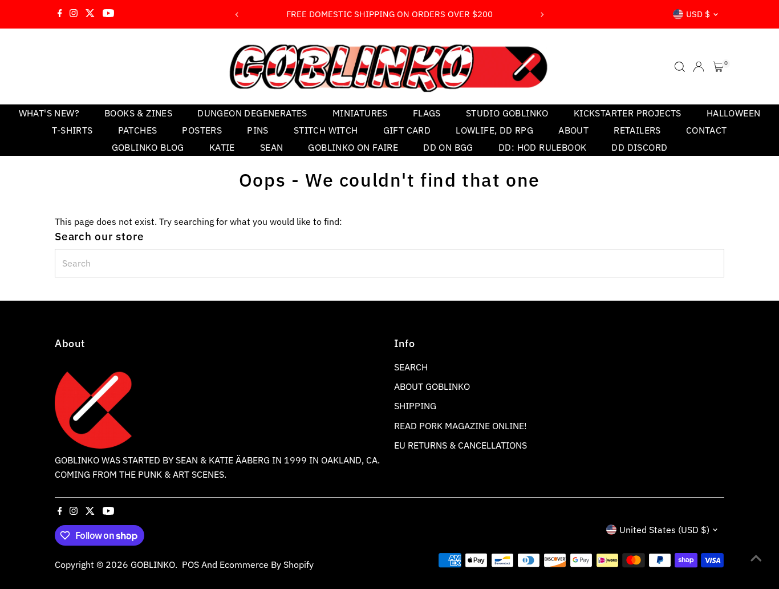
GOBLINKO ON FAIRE (353, 147)
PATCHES (137, 130)
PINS (258, 130)
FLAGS (427, 113)
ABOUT (573, 130)
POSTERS (202, 130)
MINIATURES (360, 113)
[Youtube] (108, 14)
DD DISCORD (639, 147)
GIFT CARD (407, 130)
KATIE (222, 147)
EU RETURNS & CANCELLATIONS (460, 445)
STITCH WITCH (326, 130)
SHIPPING (415, 406)
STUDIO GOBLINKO (507, 113)
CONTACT (706, 130)
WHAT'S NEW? (49, 113)
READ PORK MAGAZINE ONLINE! (460, 425)
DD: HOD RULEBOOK (542, 147)
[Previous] (237, 14)
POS (190, 564)
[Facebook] (60, 14)
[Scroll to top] (756, 557)
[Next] (542, 14)
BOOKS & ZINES (138, 113)
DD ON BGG (448, 147)
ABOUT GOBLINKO (432, 386)
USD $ (698, 14)
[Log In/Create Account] (698, 67)
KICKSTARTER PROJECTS (627, 113)
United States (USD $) (664, 529)
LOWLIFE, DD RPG (494, 130)
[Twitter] (90, 14)
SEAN (271, 147)
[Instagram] (73, 14)
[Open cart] (718, 67)
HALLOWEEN (734, 113)
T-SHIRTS (72, 130)
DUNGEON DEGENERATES (252, 113)
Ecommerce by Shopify (267, 564)
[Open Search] (680, 67)
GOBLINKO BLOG (148, 147)
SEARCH (411, 367)
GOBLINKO (153, 564)
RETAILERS (637, 130)
